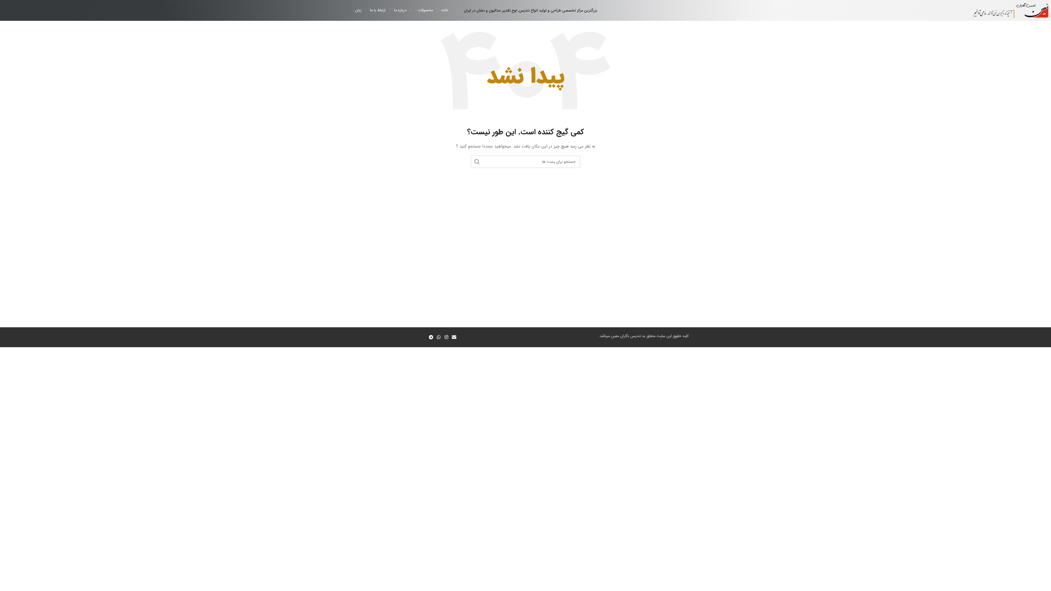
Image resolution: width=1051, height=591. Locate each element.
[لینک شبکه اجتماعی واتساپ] (439, 337)
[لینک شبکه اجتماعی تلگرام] (431, 337)
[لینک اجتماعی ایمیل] (454, 337)
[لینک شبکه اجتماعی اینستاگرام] (446, 337)
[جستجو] (477, 161)
